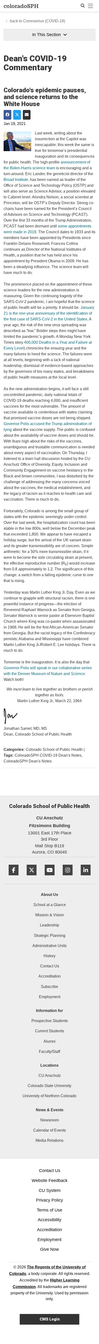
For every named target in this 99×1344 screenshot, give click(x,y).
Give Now (49, 1249)
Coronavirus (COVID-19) (44, 21)
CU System (50, 1190)
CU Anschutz (49, 1075)
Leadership (49, 925)
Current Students (49, 1031)
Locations (49, 1065)
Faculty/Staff (49, 1051)
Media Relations (49, 1140)
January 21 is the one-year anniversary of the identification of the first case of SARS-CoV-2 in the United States (49, 313)
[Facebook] (13, 877)
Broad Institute (16, 180)
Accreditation (49, 976)
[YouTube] (49, 877)
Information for (49, 1011)
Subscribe (49, 987)
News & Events (49, 1110)
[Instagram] (67, 877)
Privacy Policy (49, 1200)
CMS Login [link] (50, 1319)
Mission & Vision (49, 915)
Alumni (49, 1041)
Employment (49, 997)
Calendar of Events (49, 1130)
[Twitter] (31, 877)
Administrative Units (49, 946)
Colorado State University (49, 1086)
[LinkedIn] (85, 877)
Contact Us (49, 966)
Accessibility (49, 1219)
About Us (49, 895)
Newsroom (49, 1120)
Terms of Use (49, 1210)
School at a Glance (49, 905)
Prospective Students (49, 1021)
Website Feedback (50, 1180)
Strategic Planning (49, 935)
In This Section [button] (46, 34)
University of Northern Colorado (49, 1096)
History (49, 956)
